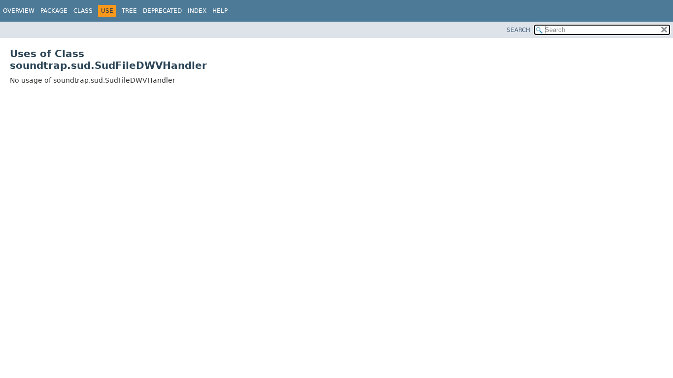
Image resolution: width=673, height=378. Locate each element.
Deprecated (162, 10)
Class (83, 10)
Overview (18, 10)
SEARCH (518, 30)
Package (53, 10)
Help (220, 10)
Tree (129, 10)
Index (197, 10)
